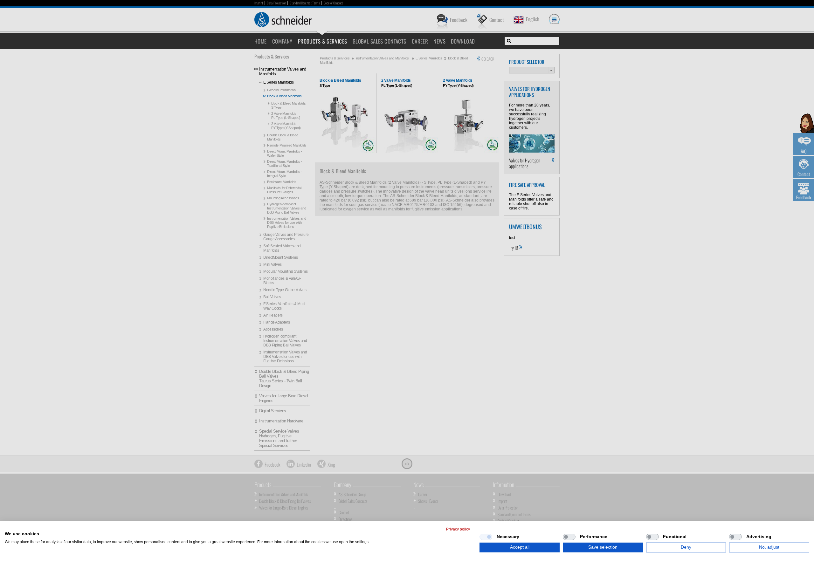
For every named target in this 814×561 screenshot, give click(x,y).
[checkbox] (485, 537)
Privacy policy (458, 529)
